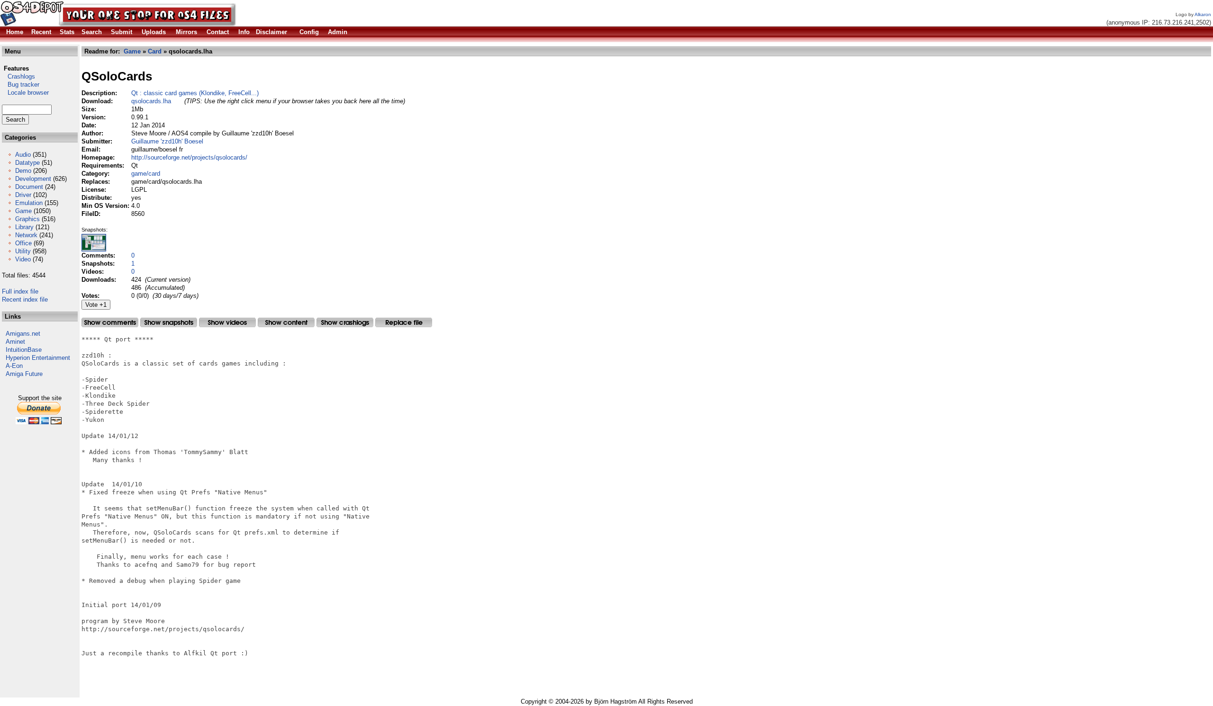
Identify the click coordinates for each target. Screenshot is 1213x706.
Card (155, 51)
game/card (145, 173)
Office (23, 243)
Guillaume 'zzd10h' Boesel (167, 141)
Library (24, 227)
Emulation (29, 202)
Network (26, 235)
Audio (23, 154)
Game (23, 210)
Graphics (27, 219)
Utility (23, 251)
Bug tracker (20, 84)
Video (23, 259)
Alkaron (1203, 14)
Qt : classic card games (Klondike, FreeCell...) (195, 93)
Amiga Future (24, 373)
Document (29, 186)
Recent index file (25, 299)
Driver (23, 194)
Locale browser (25, 92)
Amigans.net (23, 333)
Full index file (20, 291)
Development (33, 178)
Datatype (27, 162)
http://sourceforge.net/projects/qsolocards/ (189, 157)
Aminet (15, 341)
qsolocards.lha (151, 101)
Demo (23, 170)
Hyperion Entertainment (38, 357)
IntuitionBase (24, 349)
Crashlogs (18, 76)
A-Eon (14, 365)
